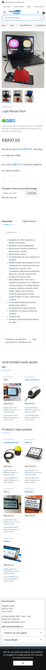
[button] (42, 33)
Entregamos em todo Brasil (14, 2)
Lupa (12, 25)
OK (23, 663)
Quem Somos (19, 7)
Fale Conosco (39, 7)
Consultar (31, 193)
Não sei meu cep (9, 197)
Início (4, 25)
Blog (28, 7)
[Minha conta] (38, 12)
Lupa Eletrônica (25, 25)
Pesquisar (40, 17)
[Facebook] (10, 122)
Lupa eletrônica (11, 342)
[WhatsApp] (3, 122)
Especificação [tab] (29, 221)
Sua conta (6, 7)
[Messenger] (6, 122)
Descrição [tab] (7, 221)
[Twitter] (13, 122)
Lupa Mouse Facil (24, 342)
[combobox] (19, 17)
